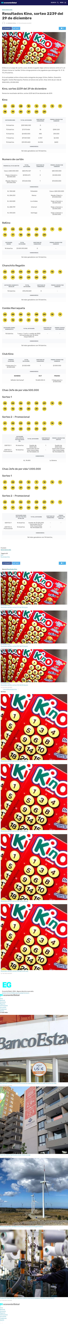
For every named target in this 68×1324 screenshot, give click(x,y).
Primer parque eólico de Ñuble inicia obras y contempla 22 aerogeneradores (21, 1226)
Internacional (4, 1005)
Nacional (2, 1000)
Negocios (2, 1004)
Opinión (2, 1011)
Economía (3, 1002)
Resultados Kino (7, 9)
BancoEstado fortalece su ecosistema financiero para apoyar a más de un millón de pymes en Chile (28, 1083)
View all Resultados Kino (10, 689)
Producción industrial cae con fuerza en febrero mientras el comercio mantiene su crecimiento (27, 1298)
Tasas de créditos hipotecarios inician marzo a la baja (15, 1155)
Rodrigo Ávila (12, 23)
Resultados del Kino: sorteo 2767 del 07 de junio (14, 646)
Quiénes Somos (6, 993)
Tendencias (3, 1009)
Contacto (26, 993)
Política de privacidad (17, 993)
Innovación (3, 1007)
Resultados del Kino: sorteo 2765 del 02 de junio (14, 685)
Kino (2, 555)
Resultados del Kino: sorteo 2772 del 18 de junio (14, 607)
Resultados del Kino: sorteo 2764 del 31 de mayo (14, 971)
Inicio (1, 998)
